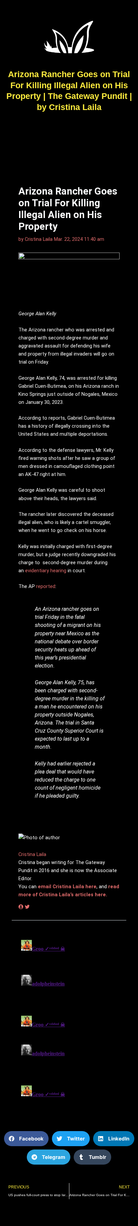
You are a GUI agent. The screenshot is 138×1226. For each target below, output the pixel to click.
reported (45, 586)
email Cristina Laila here (67, 887)
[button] (26, 1138)
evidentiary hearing (45, 571)
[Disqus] (69, 1021)
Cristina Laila (32, 854)
